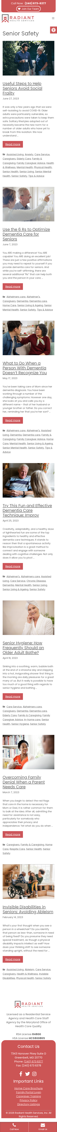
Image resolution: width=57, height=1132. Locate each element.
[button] (53, 30)
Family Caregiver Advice (31, 163)
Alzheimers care (15, 296)
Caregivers (9, 158)
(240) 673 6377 (33, 1061)
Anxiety (29, 154)
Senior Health (10, 171)
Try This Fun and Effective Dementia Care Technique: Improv (27, 510)
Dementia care (38, 301)
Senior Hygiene (20, 724)
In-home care (32, 719)
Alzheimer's (33, 296)
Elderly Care (24, 158)
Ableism (29, 969)
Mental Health (25, 167)
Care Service (42, 154)
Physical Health (43, 167)
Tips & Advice (36, 176)
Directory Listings (28, 1104)
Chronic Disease (36, 581)
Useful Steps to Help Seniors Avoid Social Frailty (22, 88)
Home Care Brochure (28, 1088)
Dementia (22, 301)
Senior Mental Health (15, 447)
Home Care (9, 305)
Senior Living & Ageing (30, 305)
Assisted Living (15, 154)
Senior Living (26, 171)
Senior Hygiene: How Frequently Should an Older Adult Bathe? (23, 647)
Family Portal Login (28, 1092)
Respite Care (17, 849)
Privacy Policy (28, 1100)
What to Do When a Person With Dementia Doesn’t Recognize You (25, 368)
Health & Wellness (27, 974)
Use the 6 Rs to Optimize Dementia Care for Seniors (26, 234)
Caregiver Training (28, 1096)
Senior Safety (19, 176)
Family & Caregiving (29, 715)
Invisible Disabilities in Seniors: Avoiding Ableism (28, 909)
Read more (12, 144)
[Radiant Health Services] (17, 18)
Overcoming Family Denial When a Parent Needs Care (24, 782)
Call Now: (28, 3)
